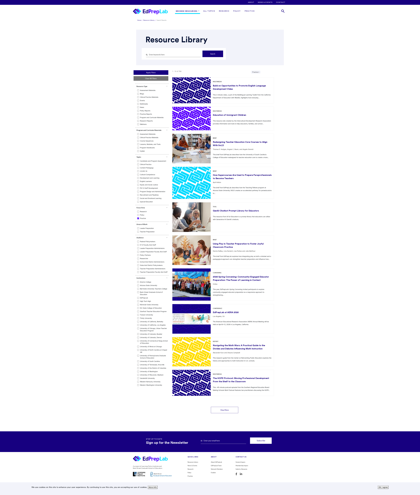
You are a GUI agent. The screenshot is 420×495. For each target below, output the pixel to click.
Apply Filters (151, 73)
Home (139, 20)
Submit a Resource (241, 469)
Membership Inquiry (242, 465)
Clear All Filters (151, 78)
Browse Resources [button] (186, 11)
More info (153, 487)
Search (212, 54)
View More (224, 410)
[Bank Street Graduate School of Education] (161, 475)
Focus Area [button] (140, 208)
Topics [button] (138, 157)
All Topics (209, 11)
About (251, 2)
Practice (250, 11)
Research (224, 11)
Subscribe (261, 440)
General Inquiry (240, 462)
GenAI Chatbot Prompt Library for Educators (236, 211)
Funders (213, 472)
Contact (280, 2)
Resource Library (149, 20)
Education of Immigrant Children (229, 115)
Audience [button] (140, 238)
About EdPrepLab (216, 462)
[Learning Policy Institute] (139, 475)
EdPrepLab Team (216, 465)
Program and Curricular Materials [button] (148, 130)
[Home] (150, 11)
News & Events (265, 2)
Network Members (217, 469)
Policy (237, 11)
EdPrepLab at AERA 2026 (226, 312)
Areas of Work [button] (141, 224)
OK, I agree (383, 487)
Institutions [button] (140, 278)
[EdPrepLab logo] (151, 459)
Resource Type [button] (141, 86)
